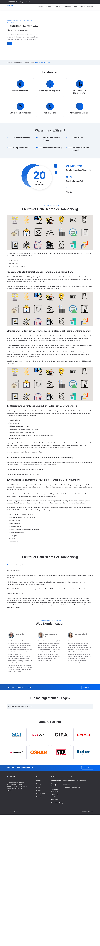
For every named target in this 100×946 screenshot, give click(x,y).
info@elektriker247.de (74, 787)
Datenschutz (10, 811)
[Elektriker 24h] (11, 7)
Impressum (17, 811)
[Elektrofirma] (17, 778)
